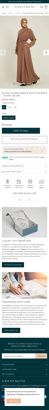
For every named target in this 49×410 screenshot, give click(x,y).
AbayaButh (24, 7)
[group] (24, 52)
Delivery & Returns (11, 172)
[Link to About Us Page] (24, 298)
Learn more (13, 401)
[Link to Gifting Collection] (24, 237)
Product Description (12, 166)
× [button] (42, 390)
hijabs (23, 249)
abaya (12, 249)
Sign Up (41, 356)
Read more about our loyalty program (18, 151)
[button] (46, 7)
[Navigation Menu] (3, 7)
